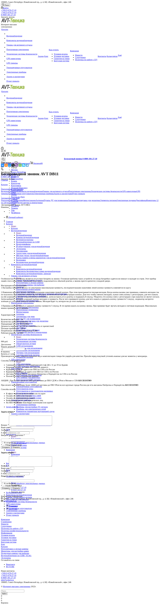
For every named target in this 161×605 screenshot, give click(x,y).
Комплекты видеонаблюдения (29, 269)
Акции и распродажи (63, 194)
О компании (6, 522)
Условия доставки (8, 537)
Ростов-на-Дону (18, 197)
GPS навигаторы (129, 191)
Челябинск (15, 213)
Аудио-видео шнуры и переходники (27, 203)
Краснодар (15, 183)
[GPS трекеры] (21, 61)
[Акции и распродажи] (21, 74)
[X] (13, 165)
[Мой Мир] (9, 165)
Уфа (13, 210)
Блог (3, 544)
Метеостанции (29, 200)
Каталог (14, 228)
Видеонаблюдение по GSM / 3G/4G (16, 556)
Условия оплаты (8, 535)
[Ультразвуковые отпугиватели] (21, 65)
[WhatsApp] (20, 165)
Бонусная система (8, 542)
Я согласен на (24, 443)
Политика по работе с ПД (12, 528)
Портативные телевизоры (12, 200)
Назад (13, 226)
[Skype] (23, 165)
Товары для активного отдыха (56, 191)
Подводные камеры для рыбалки (15, 553)
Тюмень (14, 208)
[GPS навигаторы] (21, 56)
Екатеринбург (17, 179)
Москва (14, 170)
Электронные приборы (26, 405)
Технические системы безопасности (31, 339)
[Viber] (16, 165)
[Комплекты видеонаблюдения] (21, 38)
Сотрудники (6, 526)
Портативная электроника (80, 191)
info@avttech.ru (7, 580)
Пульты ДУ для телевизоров (56, 200)
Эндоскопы (6, 558)
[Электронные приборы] (21, 70)
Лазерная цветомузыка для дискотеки (84, 200)
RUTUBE (10, 567)
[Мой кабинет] (2, 149)
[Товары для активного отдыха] (21, 43)
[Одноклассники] (6, 165)
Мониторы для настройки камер (15, 551)
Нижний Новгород (19, 188)
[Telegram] (27, 165)
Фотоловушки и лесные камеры (14, 549)
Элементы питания (108, 200)
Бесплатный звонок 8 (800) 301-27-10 (80, 159)
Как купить (16, 438)
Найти (4, 594)
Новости (4, 524)
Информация (6, 533)
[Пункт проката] (21, 79)
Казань (14, 181)
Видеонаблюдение (24, 235)
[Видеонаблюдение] (21, 34)
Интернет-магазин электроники (16, 586)
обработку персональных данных (30, 443)
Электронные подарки (126, 200)
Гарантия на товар (9, 540)
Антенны (40, 200)
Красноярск (16, 186)
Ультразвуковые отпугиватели (29, 386)
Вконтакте (10, 564)
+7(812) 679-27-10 (8, 10)
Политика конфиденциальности (15, 531)
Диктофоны (141, 200)
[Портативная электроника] (21, 47)
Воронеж (15, 176)
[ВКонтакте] (2, 165)
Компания (15, 454)
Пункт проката (78, 194)
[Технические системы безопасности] (21, 52)
